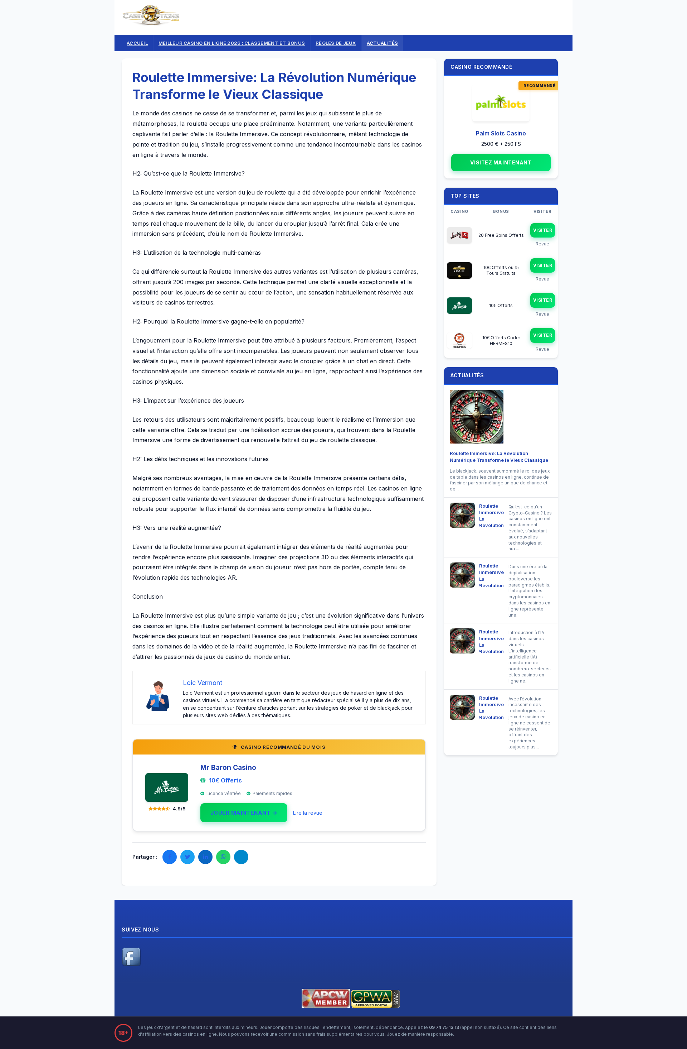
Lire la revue (307, 813)
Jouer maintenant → (243, 812)
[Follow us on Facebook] (131, 964)
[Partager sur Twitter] (187, 857)
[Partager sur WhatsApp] (223, 857)
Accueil (137, 43)
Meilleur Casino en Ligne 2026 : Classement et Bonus (232, 43)
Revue (542, 243)
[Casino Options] (151, 23)
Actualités (382, 43)
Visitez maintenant (500, 162)
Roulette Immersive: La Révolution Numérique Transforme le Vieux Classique (491, 515)
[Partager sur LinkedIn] (205, 857)
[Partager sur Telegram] (241, 857)
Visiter (542, 230)
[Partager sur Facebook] (169, 857)
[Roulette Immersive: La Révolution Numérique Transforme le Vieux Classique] (476, 418)
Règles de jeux (336, 43)
